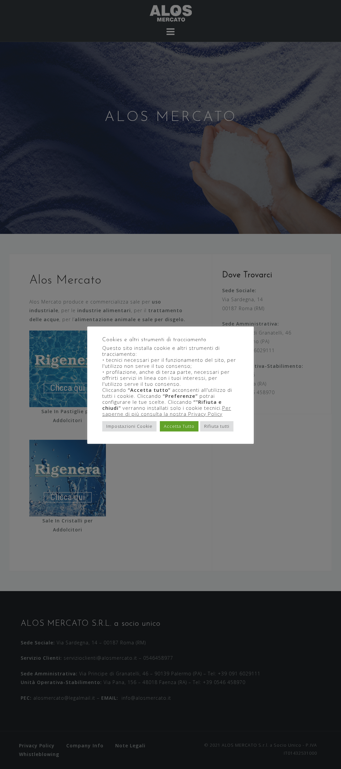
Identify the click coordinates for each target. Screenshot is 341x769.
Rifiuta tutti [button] (216, 426)
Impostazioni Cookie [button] (129, 426)
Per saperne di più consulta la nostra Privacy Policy (166, 410)
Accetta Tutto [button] (179, 426)
